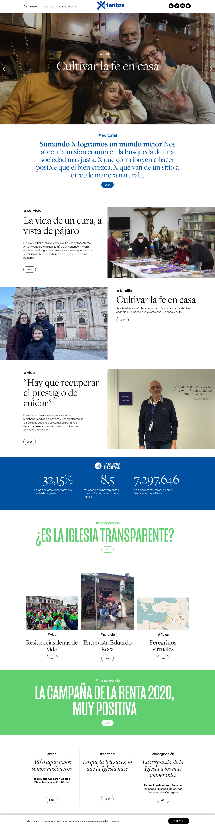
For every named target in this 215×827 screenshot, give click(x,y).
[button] (4, 68)
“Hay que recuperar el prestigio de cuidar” (61, 392)
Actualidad (48, 6)
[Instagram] (182, 5)
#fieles (163, 634)
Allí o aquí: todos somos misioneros (52, 765)
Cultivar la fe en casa (156, 299)
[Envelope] (188, 5)
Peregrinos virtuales (163, 645)
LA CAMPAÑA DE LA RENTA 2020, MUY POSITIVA (104, 701)
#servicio (107, 634)
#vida (51, 634)
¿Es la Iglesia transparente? (104, 535)
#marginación (163, 754)
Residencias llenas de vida (52, 645)
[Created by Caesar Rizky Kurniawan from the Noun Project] (25, 7)
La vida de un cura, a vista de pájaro (62, 225)
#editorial (107, 135)
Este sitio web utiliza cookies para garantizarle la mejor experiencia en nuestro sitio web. (72, 821)
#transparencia (107, 523)
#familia (124, 290)
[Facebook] (171, 5)
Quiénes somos (68, 6)
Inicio (33, 6)
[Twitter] (176, 5)
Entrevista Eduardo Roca (107, 645)
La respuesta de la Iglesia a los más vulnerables (163, 768)
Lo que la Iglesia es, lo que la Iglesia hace (107, 765)
